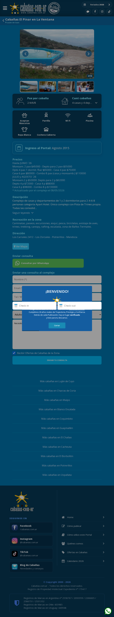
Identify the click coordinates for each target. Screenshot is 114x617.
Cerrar (57, 325)
